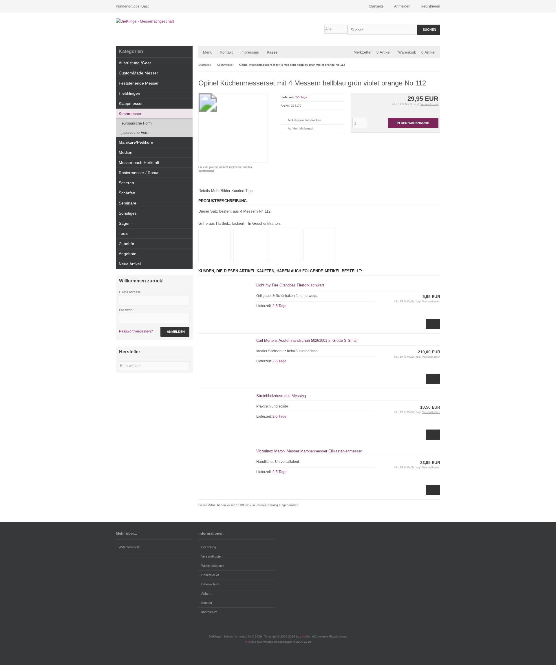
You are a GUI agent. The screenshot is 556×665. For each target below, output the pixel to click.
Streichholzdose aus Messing (281, 396)
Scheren (126, 182)
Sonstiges (128, 213)
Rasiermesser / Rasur (139, 172)
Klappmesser (131, 103)
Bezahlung (208, 547)
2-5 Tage (301, 97)
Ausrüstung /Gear (135, 63)
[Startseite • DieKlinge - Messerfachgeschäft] (154, 21)
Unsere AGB (210, 575)
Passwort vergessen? (136, 331)
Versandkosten (429, 104)
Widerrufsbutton (212, 565)
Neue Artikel (130, 264)
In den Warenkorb (413, 123)
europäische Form (137, 123)
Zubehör (126, 243)
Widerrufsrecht (129, 547)
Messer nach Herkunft (139, 162)
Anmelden (175, 332)
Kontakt (226, 52)
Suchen (428, 30)
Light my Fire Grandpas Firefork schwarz (290, 285)
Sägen (125, 223)
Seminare (127, 203)
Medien (125, 152)
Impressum (249, 52)
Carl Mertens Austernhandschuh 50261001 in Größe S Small (306, 340)
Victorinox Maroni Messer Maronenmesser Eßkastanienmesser (309, 451)
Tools (123, 233)
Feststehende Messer (139, 83)
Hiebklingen (129, 93)
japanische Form (135, 132)
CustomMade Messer (138, 73)
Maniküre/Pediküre (136, 142)
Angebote (127, 253)
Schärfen (127, 193)
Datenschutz (210, 584)
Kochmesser (130, 113)
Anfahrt (206, 593)
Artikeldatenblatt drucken (304, 120)
